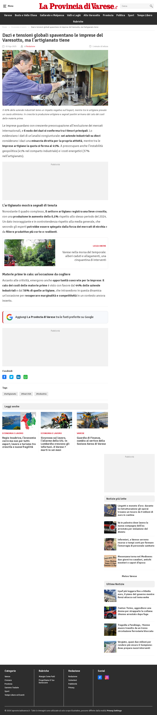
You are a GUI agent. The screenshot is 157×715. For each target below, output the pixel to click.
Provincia (108, 15)
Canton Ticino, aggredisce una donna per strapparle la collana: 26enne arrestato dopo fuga (135, 611)
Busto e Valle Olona (26, 15)
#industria (41, 394)
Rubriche (78, 21)
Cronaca (8, 680)
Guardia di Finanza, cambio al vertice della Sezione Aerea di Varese (91, 441)
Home (4, 27)
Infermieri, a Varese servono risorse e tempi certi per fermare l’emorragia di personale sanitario (136, 542)
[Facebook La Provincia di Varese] (4, 378)
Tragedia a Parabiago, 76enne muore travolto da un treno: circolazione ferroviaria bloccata (135, 628)
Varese (8, 15)
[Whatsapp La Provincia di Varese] (25, 378)
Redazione (72, 676)
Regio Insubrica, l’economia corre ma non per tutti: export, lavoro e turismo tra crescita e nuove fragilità (19, 442)
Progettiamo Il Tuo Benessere (46, 681)
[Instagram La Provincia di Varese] (107, 679)
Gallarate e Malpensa (52, 15)
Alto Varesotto (92, 15)
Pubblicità (72, 684)
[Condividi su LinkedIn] (18, 378)
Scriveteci (72, 680)
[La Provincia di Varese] (78, 6)
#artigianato (10, 394)
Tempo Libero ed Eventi (14, 695)
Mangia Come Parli (47, 676)
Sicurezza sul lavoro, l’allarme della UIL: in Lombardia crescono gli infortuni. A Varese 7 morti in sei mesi (55, 444)
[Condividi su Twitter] (11, 378)
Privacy (71, 687)
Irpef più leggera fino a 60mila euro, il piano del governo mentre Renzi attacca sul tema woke (136, 594)
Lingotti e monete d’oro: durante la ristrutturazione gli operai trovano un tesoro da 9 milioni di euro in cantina (135, 510)
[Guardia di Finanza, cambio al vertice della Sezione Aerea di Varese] (92, 427)
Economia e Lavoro (19, 27)
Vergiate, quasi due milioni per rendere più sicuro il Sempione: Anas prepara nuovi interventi (135, 645)
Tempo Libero (144, 15)
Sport (131, 15)
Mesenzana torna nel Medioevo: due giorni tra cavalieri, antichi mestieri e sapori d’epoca (135, 559)
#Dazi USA (26, 394)
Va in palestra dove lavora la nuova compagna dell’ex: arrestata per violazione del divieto (133, 527)
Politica (120, 15)
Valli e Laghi (74, 15)
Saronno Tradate (12, 687)
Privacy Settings (114, 710)
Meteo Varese (129, 576)
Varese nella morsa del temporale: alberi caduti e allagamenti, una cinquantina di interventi (84, 256)
